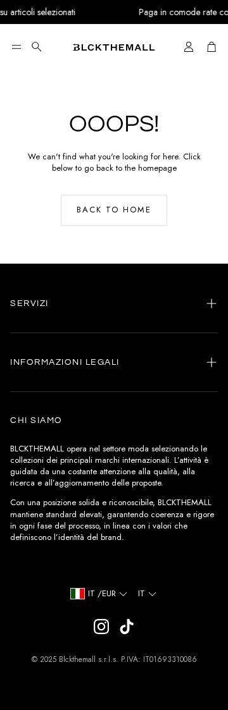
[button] (16, 47)
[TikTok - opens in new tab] (126, 626)
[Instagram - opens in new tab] (101, 626)
